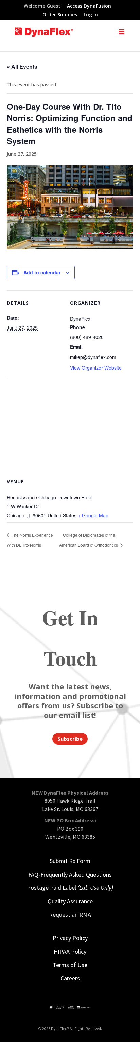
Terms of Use (70, 965)
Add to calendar (41, 272)
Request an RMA (70, 915)
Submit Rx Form (70, 861)
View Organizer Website (96, 367)
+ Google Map (93, 515)
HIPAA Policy (70, 951)
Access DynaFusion (89, 6)
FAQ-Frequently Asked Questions (70, 874)
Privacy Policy (70, 938)
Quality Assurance (70, 901)
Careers (70, 978)
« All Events (22, 66)
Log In (91, 15)
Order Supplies (59, 15)
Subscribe (70, 738)
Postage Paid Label (70, 887)
